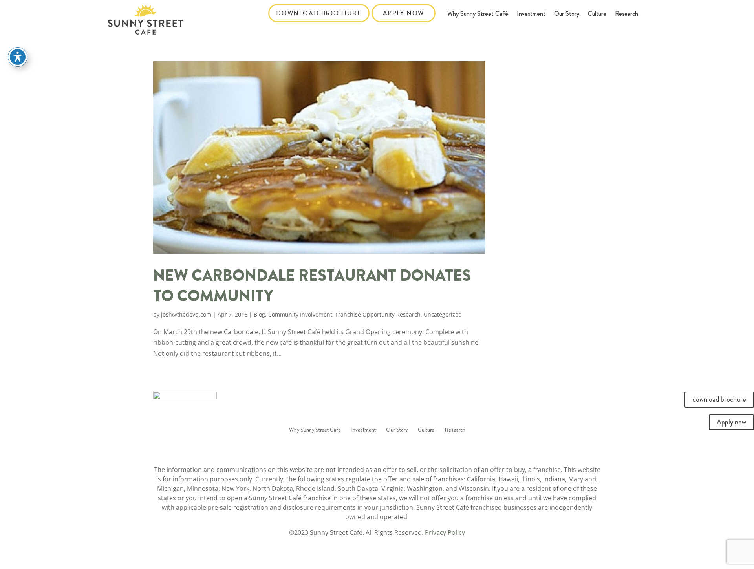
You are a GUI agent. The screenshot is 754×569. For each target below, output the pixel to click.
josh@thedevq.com (186, 314)
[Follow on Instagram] (385, 449)
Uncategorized (443, 314)
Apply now (403, 13)
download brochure (318, 13)
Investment (531, 14)
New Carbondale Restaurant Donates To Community (312, 285)
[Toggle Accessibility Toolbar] (17, 57)
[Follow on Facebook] (369, 449)
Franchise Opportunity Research (378, 314)
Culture (597, 14)
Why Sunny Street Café (477, 14)
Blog (259, 314)
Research (626, 14)
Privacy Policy (445, 532)
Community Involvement (300, 314)
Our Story (566, 14)
